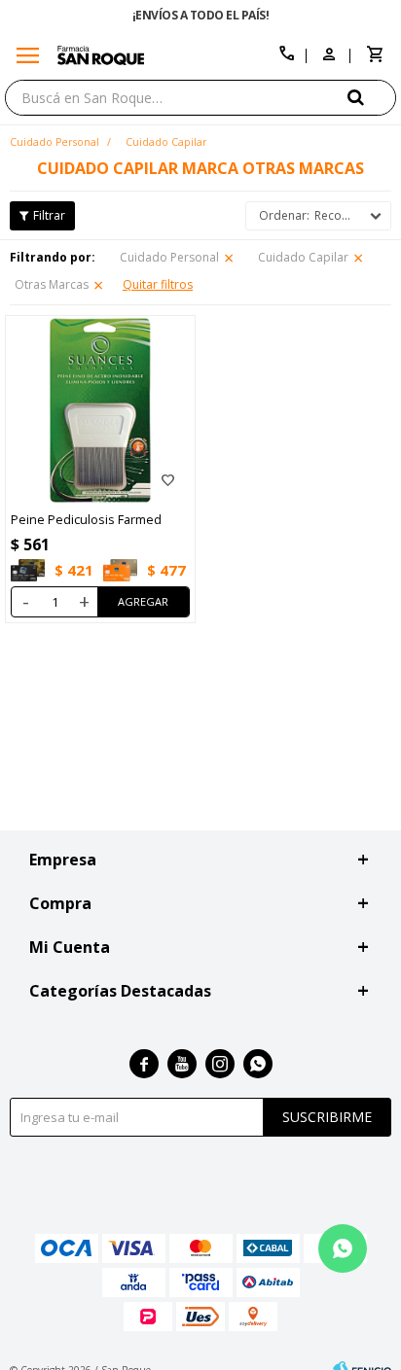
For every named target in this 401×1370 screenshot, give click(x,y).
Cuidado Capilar (303, 257)
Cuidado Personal (169, 257)
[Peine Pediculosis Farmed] (100, 410)
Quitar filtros (158, 284)
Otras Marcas (52, 284)
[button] (371, 97)
